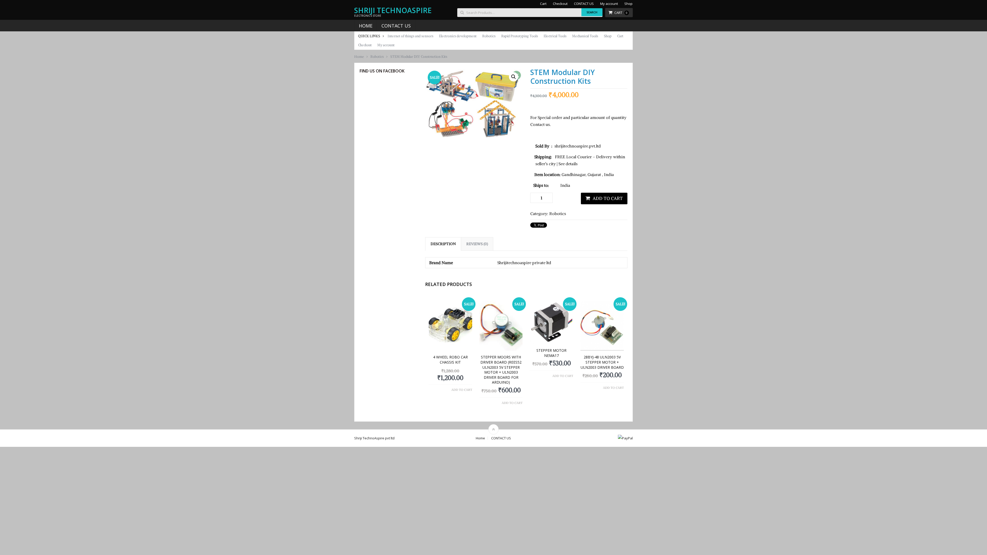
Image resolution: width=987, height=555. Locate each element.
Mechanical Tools (585, 36)
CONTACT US (584, 3)
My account (609, 3)
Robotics (489, 36)
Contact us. (540, 124)
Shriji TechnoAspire (393, 10)
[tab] (443, 244)
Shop (628, 3)
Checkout (560, 3)
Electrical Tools (555, 36)
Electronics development (458, 36)
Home (365, 26)
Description (443, 244)
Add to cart (608, 198)
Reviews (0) (477, 244)
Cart (543, 3)
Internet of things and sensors (410, 36)
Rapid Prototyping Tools (519, 36)
